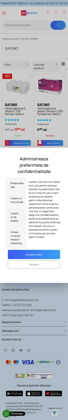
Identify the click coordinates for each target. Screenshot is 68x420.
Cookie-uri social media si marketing (16, 237)
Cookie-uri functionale (16, 200)
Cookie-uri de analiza (14, 217)
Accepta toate (34, 254)
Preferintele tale (17, 185)
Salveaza (34, 264)
